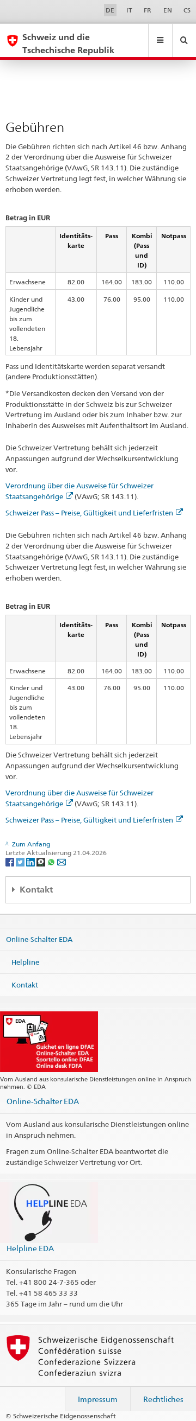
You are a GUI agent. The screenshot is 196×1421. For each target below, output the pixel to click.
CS (187, 10)
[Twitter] (21, 861)
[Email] (61, 861)
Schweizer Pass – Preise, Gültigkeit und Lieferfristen (89, 512)
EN (167, 10)
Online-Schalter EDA (39, 939)
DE (110, 10)
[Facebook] (10, 861)
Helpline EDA (30, 1248)
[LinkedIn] (31, 861)
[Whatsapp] (52, 861)
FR (147, 10)
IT (129, 10)
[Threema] (41, 861)
